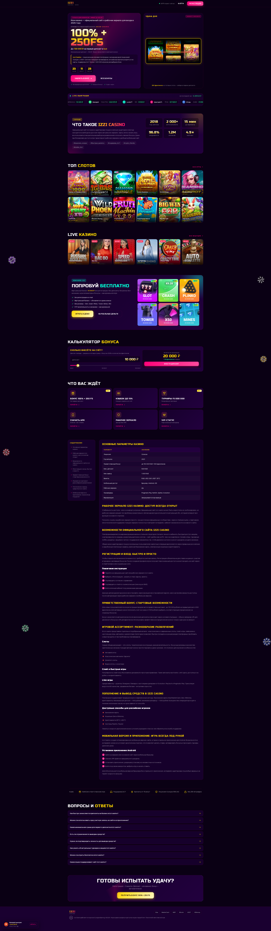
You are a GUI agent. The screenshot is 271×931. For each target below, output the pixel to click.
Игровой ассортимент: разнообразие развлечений (82, 482)
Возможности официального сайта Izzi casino (81, 463)
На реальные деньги (108, 314)
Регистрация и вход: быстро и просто (82, 470)
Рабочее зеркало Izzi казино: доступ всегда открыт (80, 455)
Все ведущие (195, 236)
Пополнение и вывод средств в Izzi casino (80, 488)
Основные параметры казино (80, 448)
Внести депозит (171, 364)
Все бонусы (106, 78)
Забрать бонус (82, 78)
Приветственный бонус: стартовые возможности (81, 476)
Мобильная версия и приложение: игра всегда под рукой (81, 494)
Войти (181, 3)
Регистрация (195, 3)
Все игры (197, 167)
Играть (33, 924)
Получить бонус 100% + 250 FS (135, 895)
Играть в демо (82, 314)
